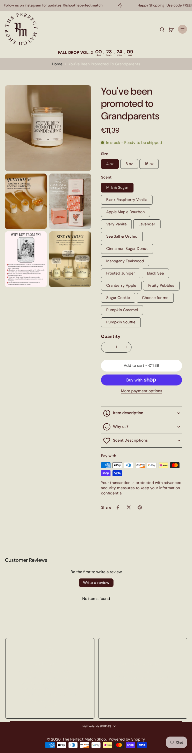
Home (57, 64)
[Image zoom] (48, 128)
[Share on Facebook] (117, 507)
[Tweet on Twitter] (128, 507)
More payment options (141, 391)
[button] (141, 366)
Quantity (110, 336)
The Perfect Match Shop (84, 739)
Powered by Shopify (127, 739)
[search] (162, 29)
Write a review (96, 582)
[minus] (106, 347)
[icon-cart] (171, 29)
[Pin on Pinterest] (139, 507)
